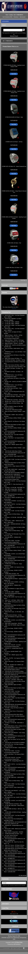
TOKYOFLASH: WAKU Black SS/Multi (13, 451)
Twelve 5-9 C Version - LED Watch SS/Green (14, 845)
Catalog (11, 14)
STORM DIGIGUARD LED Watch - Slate (14, 117)
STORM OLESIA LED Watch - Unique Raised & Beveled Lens (14, 191)
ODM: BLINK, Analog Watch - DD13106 (13, 623)
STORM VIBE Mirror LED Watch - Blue (14, 267)
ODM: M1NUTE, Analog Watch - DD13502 (14, 832)
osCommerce (17, 944)
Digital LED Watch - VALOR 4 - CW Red (13, 335)
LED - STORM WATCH (18, 14)
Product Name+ (7, 46)
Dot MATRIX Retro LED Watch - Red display (14, 399)
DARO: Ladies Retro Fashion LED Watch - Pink (15, 366)
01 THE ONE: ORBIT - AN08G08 (12, 322)
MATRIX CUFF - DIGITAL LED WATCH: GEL (14, 401)
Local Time (5, 908)
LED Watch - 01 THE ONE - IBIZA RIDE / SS (15, 487)
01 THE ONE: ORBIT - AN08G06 (12, 323)
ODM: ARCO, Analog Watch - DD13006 (13, 489)
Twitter (15, 917)
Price (13, 46)
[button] (7, 17)
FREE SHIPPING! (7, 889)
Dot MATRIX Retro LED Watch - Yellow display (15, 394)
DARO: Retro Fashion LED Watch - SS (13, 358)
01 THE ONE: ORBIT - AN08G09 (12, 591)
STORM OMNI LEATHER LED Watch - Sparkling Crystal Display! (14, 217)
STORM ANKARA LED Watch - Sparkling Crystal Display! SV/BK (14, 66)
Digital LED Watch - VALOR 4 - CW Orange (14, 340)
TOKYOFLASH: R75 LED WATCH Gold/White (15, 742)
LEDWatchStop (18, 942)
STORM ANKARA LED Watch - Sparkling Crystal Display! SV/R (14, 92)
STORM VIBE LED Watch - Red (14, 243)
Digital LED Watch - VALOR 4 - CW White (14, 343)
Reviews (4, 292)
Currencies (5, 879)
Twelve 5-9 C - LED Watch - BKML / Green (14, 600)
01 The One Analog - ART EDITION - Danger (14, 476)
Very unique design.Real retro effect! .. (11, 307)
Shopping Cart (6, 312)
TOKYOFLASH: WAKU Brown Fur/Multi (13, 409)
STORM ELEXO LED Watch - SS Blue (14, 141)
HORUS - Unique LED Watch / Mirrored (13, 851)
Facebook (15, 926)
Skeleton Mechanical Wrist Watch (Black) (14, 714)
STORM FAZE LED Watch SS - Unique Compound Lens (14, 166)
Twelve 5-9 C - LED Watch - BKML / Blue (14, 679)
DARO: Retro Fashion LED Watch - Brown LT (14, 365)
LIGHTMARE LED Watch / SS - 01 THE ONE (15, 341)
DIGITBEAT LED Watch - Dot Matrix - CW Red (15, 360)
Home (7, 14)
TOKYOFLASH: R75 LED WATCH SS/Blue (14, 671)
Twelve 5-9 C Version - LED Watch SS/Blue (14, 846)
